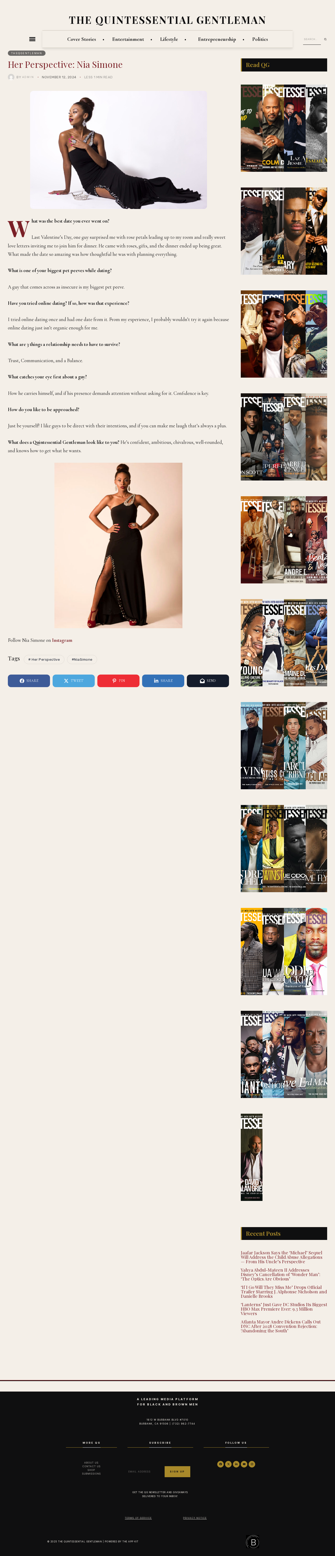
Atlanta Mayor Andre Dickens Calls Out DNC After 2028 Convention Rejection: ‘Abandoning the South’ (281, 1326)
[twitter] (228, 1464)
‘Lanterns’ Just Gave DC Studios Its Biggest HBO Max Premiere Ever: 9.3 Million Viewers (284, 1308)
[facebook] (220, 1464)
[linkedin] (236, 1464)
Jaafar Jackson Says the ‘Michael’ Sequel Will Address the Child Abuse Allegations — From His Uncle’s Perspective (281, 1257)
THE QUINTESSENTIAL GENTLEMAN (167, 19)
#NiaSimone (82, 659)
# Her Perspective (44, 659)
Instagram (62, 640)
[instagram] (252, 1464)
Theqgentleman (26, 53)
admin (28, 77)
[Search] (327, 39)
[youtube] (244, 1464)
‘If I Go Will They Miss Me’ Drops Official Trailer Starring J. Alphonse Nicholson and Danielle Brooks (284, 1291)
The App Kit (130, 1541)
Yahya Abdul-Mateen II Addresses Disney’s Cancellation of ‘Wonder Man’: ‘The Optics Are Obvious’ (280, 1274)
